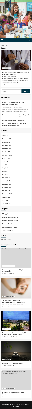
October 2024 (6, 190)
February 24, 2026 (11, 336)
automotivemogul (6, 239)
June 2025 (5, 164)
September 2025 (7, 155)
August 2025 (6, 158)
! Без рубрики (6, 214)
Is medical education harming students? (13, 120)
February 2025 (6, 177)
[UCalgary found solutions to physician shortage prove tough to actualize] (16, 60)
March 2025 (5, 174)
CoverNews (24, 404)
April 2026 (5, 135)
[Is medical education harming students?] (16, 351)
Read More (4, 84)
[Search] (29, 39)
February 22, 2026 (11, 396)
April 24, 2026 (10, 306)
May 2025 (5, 168)
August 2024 (6, 197)
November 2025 (6, 148)
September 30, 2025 (11, 76)
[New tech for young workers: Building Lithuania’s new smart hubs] (16, 258)
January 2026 (6, 142)
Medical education (6, 68)
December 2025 (6, 145)
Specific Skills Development (10, 227)
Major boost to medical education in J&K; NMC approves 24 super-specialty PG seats (15, 116)
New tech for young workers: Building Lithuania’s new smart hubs (13, 103)
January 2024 (6, 203)
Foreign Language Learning (10, 220)
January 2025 (6, 181)
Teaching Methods (7, 230)
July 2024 (5, 200)
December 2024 (6, 184)
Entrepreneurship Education (10, 217)
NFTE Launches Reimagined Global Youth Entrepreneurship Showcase (14, 124)
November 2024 (6, 187)
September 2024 (7, 194)
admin (5, 76)
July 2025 (5, 161)
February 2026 (6, 139)
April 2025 (5, 171)
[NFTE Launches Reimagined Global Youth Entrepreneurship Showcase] (16, 380)
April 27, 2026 (10, 273)
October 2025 (6, 152)
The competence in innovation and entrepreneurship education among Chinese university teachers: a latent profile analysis (15, 109)
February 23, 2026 (11, 365)
